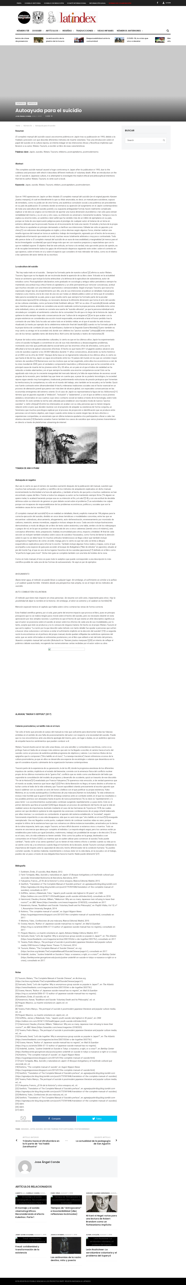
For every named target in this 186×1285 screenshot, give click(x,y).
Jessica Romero (57, 1235)
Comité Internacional (76, 3)
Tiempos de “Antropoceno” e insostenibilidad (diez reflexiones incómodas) (66, 1211)
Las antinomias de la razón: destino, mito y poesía (66, 1259)
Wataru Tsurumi (51, 1129)
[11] (116, 392)
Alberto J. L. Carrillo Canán (27, 1193)
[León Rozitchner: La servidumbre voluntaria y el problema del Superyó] (101, 1241)
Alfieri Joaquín (92, 1235)
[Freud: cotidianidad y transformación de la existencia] (31, 1240)
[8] (99, 330)
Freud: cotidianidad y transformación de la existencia (27, 1249)
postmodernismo (82, 1129)
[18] (110, 601)
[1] (22, 230)
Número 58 (23, 30)
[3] (34, 300)
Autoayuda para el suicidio (45, 126)
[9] (103, 334)
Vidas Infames (105, 30)
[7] (98, 327)
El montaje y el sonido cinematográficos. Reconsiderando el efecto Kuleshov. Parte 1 (29, 1212)
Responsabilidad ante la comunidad (89, 39)
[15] (48, 507)
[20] (90, 640)
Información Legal (97, 3)
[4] (101, 303)
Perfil (19, 3)
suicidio (39, 1129)
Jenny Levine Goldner (24, 1235)
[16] (46, 513)
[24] (51, 805)
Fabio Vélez (55, 1193)
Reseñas (67, 30)
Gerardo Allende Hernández (98, 1193)
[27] (97, 854)
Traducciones (84, 30)
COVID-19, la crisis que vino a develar (128, 39)
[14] (86, 498)
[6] (86, 324)
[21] (33, 780)
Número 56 (21, 103)
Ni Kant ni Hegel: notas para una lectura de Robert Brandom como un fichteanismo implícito (101, 1220)
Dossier (37, 30)
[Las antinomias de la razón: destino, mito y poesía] (66, 1245)
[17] (91, 550)
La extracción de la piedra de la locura (46, 39)
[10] (35, 361)
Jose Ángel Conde (23, 116)
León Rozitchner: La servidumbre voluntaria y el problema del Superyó (101, 1252)
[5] (89, 315)
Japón (32, 1129)
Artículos (52, 30)
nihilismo (25, 1129)
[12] (39, 404)
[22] (58, 783)
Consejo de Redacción (54, 3)
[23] (48, 796)
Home (18, 126)
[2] (89, 272)
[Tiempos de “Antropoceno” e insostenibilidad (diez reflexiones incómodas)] (66, 1200)
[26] (40, 838)
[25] (106, 817)
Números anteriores (129, 30)
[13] (32, 419)
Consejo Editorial (33, 3)
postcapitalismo (66, 1129)
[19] (103, 631)
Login (168, 3)
